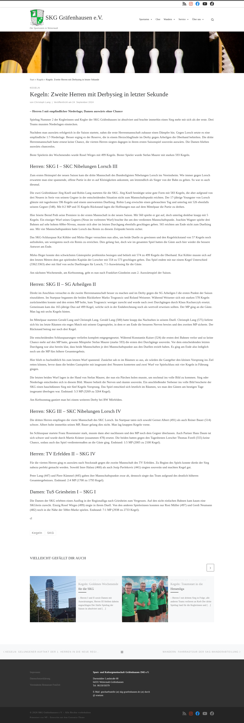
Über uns (196, 19)
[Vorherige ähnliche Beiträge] (202, 567)
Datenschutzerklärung (40, 678)
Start (32, 79)
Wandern (168, 19)
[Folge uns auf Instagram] (191, 4)
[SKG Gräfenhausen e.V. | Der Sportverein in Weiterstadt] (37, 17)
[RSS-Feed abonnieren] (184, 4)
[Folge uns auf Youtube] (205, 4)
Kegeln (40, 79)
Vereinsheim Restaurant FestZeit (45, 685)
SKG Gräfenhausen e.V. (50, 712)
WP (45, 717)
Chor (158, 19)
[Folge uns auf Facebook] (198, 4)
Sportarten (144, 19)
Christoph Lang (42, 102)
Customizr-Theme (76, 717)
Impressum (35, 672)
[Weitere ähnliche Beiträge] (210, 567)
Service (182, 19)
